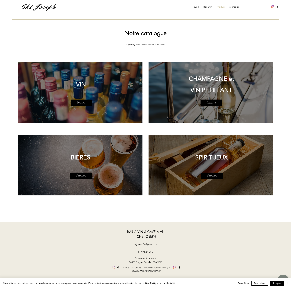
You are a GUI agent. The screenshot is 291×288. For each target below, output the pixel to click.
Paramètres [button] (243, 283)
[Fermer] (287, 283)
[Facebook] (277, 6)
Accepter (277, 283)
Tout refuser (260, 283)
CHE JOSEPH (146, 236)
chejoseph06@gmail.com (145, 244)
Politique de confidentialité (162, 283)
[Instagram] (272, 6)
